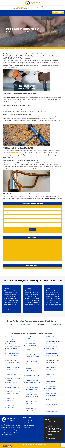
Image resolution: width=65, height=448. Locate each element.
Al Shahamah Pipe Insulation (32, 380)
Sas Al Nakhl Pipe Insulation (13, 355)
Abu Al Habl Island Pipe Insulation (53, 409)
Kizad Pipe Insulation (11, 398)
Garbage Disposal (28, 423)
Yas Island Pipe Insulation (12, 343)
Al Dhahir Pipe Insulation (51, 376)
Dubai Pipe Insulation (40, 324)
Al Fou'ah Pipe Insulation (51, 369)
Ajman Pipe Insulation (26, 324)
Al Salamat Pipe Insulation (31, 389)
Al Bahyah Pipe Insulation (51, 388)
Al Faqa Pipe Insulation (51, 372)
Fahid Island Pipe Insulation (32, 352)
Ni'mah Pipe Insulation (11, 365)
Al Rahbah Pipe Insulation (31, 394)
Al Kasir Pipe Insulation (51, 358)
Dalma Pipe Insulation (31, 354)
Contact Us (26, 430)
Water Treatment (20, 13)
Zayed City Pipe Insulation (12, 339)
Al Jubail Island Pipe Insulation (52, 360)
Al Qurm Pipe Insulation (31, 399)
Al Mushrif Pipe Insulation (31, 408)
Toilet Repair (30, 13)
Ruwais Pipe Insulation (12, 358)
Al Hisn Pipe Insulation (51, 367)
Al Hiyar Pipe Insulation (51, 365)
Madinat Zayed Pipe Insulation (13, 391)
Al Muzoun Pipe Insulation (31, 403)
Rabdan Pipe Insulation (12, 360)
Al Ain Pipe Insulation (50, 402)
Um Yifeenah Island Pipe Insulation (14, 346)
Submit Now (32, 229)
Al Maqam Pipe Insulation (51, 343)
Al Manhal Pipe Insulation (51, 346)
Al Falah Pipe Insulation (51, 374)
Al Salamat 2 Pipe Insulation (32, 387)
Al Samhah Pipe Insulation (31, 384)
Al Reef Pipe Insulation (31, 392)
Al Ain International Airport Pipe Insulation (52, 398)
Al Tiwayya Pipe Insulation (32, 370)
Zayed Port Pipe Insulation (12, 336)
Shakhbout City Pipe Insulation (13, 353)
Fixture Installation (9, 13)
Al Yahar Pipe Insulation (31, 366)
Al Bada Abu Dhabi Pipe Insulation (53, 390)
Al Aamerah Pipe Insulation (51, 404)
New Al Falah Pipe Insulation (13, 367)
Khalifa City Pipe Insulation (12, 400)
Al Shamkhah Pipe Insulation (32, 377)
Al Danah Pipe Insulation (51, 381)
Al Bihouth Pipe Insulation (51, 383)
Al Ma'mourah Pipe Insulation (52, 348)
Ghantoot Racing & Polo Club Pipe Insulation (33, 348)
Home (2, 13)
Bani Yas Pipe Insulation (31, 361)
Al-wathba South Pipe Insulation (33, 363)
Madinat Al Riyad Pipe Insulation (14, 393)
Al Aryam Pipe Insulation (51, 393)
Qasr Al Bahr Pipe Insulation (13, 362)
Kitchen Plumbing (28, 420)
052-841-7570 (58, 13)
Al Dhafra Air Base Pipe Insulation (53, 379)
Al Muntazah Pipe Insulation (32, 410)
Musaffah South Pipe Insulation (13, 369)
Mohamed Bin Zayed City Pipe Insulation (13, 379)
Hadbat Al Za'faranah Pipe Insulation (32, 337)
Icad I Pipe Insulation (11, 405)
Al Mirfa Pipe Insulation (51, 336)
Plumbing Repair (39, 13)
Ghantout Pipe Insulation (31, 345)
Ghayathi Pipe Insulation (31, 343)
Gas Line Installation (29, 425)
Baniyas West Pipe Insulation (32, 356)
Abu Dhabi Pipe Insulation (10, 325)
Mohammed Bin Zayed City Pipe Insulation (14, 375)
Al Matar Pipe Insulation (51, 339)
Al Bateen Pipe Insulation (51, 386)
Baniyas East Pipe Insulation (32, 359)
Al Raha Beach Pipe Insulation (32, 396)
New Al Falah (10, 48)
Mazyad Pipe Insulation (12, 382)
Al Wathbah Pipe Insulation (32, 368)
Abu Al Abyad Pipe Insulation (52, 411)
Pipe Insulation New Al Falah (20, 48)
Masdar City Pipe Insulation (13, 384)
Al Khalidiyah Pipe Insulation (52, 355)
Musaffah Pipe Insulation (12, 372)
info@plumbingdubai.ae (46, 8)
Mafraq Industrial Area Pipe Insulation (13, 388)
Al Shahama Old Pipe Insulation (33, 382)
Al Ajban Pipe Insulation (51, 395)
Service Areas (27, 427)
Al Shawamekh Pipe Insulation (32, 375)
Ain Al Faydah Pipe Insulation (52, 406)
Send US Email (51, 438)
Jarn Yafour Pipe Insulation (12, 403)
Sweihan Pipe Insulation (12, 348)
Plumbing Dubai (42, 444)
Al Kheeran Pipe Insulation (51, 350)
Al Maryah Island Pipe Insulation (53, 341)
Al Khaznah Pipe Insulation (51, 353)
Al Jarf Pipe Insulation (50, 362)
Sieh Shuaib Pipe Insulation (12, 350)
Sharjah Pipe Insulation (56, 324)
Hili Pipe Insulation (11, 407)
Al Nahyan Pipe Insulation (31, 401)
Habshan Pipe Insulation (31, 340)
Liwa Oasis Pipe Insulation (12, 396)
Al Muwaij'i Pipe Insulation (31, 406)
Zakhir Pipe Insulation (11, 341)
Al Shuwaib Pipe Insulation (32, 373)
